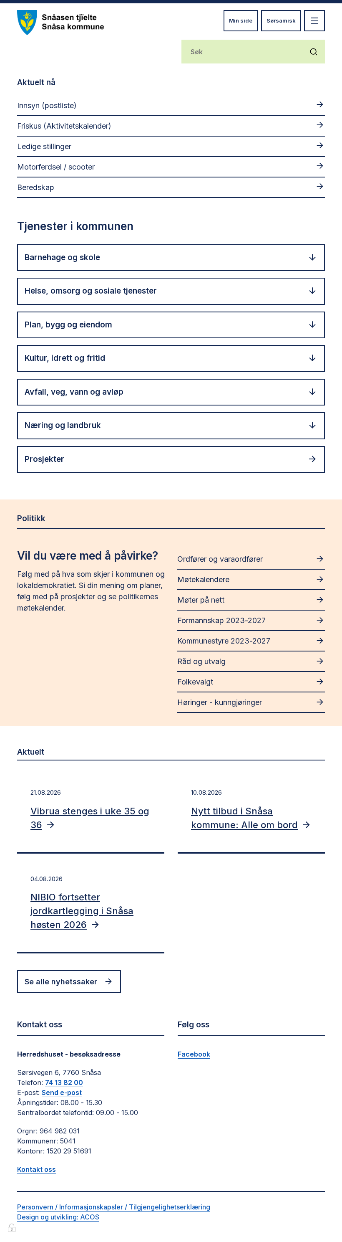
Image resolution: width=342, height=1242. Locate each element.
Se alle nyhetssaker (61, 981)
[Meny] (314, 20)
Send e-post (62, 1092)
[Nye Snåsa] (60, 22)
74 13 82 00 (64, 1082)
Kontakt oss (36, 1169)
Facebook (194, 1054)
